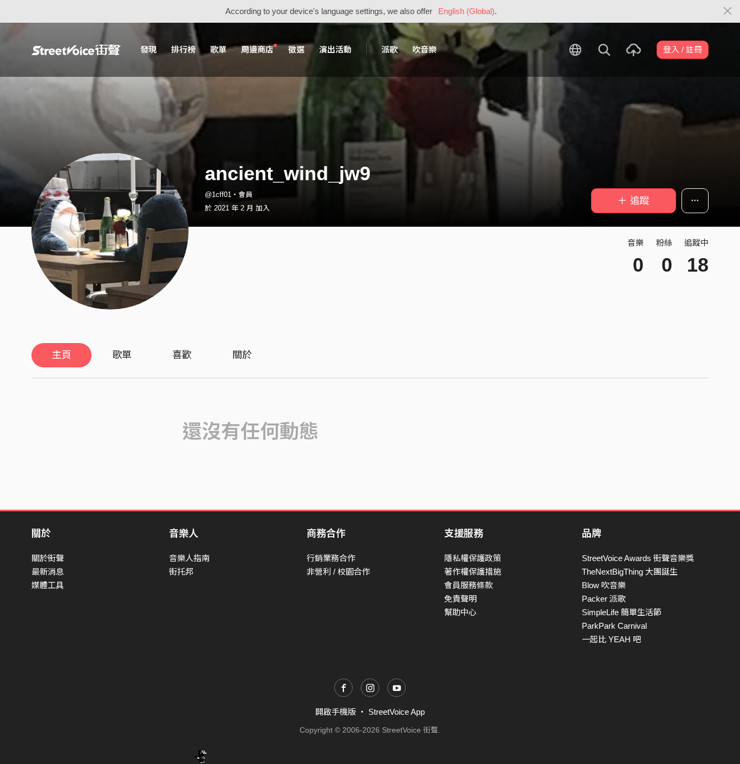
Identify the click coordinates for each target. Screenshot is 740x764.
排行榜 (183, 49)
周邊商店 (257, 49)
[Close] (728, 11)
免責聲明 (460, 598)
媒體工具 (47, 585)
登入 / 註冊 (682, 49)
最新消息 (47, 571)
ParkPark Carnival (614, 625)
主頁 (62, 355)
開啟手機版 (335, 711)
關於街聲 (47, 558)
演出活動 (335, 49)
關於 (242, 355)
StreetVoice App (396, 711)
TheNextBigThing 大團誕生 (630, 571)
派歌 (389, 49)
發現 (148, 49)
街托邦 (181, 571)
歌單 (218, 49)
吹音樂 (424, 49)
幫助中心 (460, 612)
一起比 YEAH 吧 (611, 639)
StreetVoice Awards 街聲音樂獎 (638, 558)
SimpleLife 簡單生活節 (621, 612)
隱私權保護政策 (472, 558)
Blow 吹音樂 (604, 585)
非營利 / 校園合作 (338, 571)
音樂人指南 (189, 558)
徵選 (296, 49)
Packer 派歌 (604, 598)
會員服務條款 (468, 585)
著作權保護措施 (472, 571)
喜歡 (182, 355)
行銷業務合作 (331, 558)
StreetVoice (76, 49)
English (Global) (466, 11)
